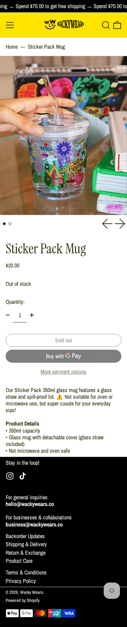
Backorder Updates (25, 536)
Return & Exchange (26, 552)
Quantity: (15, 302)
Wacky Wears (31, 592)
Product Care (19, 561)
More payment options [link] (63, 371)
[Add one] (32, 315)
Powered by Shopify (23, 600)
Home (12, 46)
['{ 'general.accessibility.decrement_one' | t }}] (8, 315)
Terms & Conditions (26, 572)
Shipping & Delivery (26, 544)
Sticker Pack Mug (46, 46)
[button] (106, 25)
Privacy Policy (21, 581)
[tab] (4, 223)
